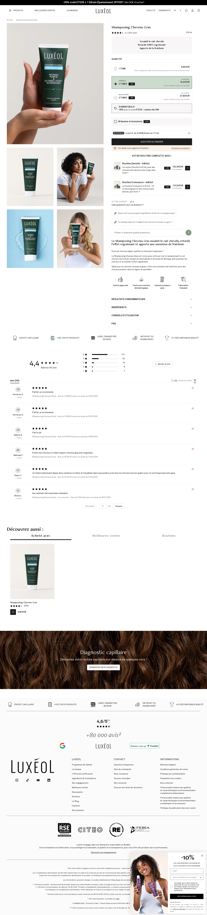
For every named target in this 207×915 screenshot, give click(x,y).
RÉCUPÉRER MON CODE (187, 896)
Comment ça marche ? (180, 148)
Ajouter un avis (164, 364)
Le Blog (75, 801)
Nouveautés (77, 792)
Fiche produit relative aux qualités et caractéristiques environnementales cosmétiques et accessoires (177, 801)
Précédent (90, 506)
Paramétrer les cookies (170, 778)
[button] (124, 33)
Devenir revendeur (122, 778)
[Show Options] (200, 877)
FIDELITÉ (150, 11)
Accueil (10, 20)
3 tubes (123, 98)
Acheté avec (41, 536)
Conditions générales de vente (174, 769)
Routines (169, 536)
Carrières (76, 806)
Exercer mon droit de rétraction (128, 788)
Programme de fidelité (82, 765)
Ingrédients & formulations (84, 778)
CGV (117, 899)
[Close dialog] (202, 855)
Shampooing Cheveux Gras (27, 20)
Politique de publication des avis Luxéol (178, 808)
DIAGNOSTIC (165, 11)
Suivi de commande (122, 769)
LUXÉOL (76, 759)
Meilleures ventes (45, 11)
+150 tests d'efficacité (82, 774)
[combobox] (186, 877)
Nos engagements (80, 783)
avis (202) (14, 381)
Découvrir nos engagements (103, 852)
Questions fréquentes (124, 765)
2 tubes (123, 84)
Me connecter (120, 783)
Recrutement (78, 810)
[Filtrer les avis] (195, 381)
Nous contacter (121, 774)
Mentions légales (168, 765)
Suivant (118, 506)
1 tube (122, 69)
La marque (72, 11)
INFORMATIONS (169, 759)
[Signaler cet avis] (193, 388)
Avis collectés (166, 783)
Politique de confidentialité (172, 774)
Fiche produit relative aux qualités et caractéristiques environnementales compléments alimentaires (177, 790)
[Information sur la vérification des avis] (172, 380)
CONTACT (119, 759)
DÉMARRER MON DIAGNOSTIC (103, 667)
